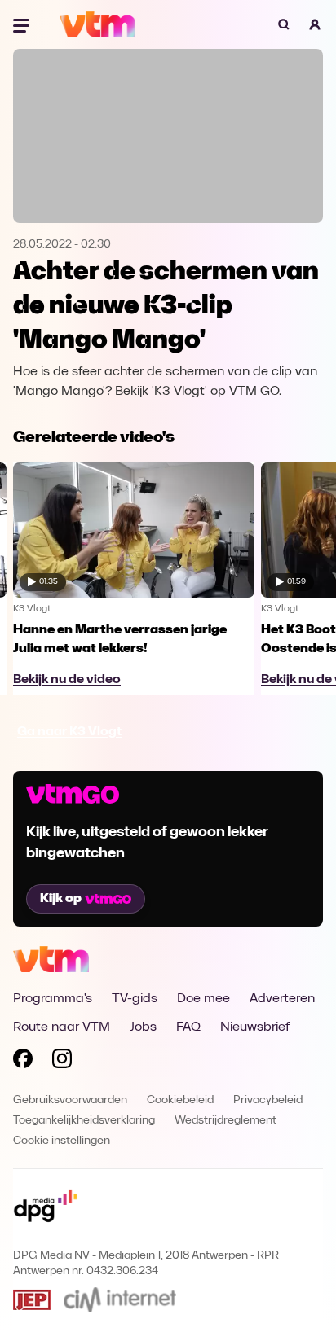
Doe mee (203, 999)
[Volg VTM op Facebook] (23, 1062)
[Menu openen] (23, 24)
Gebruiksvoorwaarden (70, 1100)
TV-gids (134, 999)
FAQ (188, 1027)
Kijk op (61, 898)
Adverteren (282, 999)
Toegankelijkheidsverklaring (84, 1121)
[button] (315, 24)
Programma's (52, 999)
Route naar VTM (61, 1027)
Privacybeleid (268, 1100)
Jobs (143, 1027)
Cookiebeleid (180, 1100)
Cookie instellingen (61, 1141)
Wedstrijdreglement (225, 1121)
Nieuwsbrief (255, 1027)
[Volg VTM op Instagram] (62, 1062)
